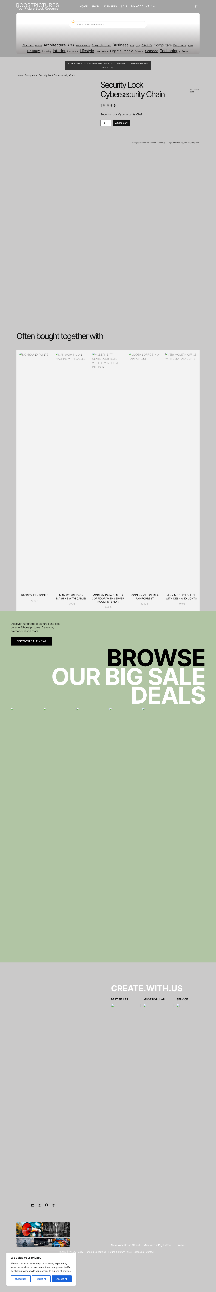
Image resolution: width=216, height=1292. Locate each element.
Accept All (61, 1278)
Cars (132, 46)
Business (120, 45)
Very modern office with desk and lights (181, 597)
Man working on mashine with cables (71, 597)
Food (190, 45)
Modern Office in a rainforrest (145, 597)
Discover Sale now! (31, 641)
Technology (170, 50)
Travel (185, 51)
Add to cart (121, 122)
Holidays (33, 51)
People (128, 51)
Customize (20, 1278)
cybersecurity (178, 143)
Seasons (151, 51)
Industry (46, 51)
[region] (41, 1269)
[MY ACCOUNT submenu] (154, 6)
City (138, 45)
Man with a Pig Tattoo (157, 1245)
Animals (38, 45)
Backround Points (34, 595)
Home (19, 75)
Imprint (62, 1252)
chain (197, 143)
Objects (115, 51)
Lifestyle (87, 51)
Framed (181, 1245)
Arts (70, 45)
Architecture (55, 45)
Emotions (179, 45)
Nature (105, 51)
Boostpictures (101, 45)
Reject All (41, 1278)
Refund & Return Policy (120, 1252)
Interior (59, 50)
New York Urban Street (125, 1245)
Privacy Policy (75, 1252)
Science (139, 51)
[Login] (174, 6)
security (187, 143)
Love (98, 51)
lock (192, 143)
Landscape (72, 51)
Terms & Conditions (95, 1252)
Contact (150, 1252)
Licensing (139, 1252)
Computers (163, 45)
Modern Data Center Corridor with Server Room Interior (108, 598)
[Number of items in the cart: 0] (196, 6)
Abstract (28, 45)
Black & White (83, 45)
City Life (147, 45)
